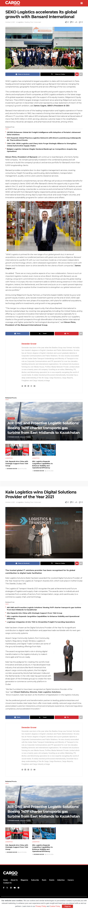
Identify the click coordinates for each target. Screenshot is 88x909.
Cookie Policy (55, 906)
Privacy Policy (41, 906)
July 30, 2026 (23, 468)
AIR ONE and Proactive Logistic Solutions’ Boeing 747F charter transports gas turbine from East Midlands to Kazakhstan (44, 428)
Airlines (11, 418)
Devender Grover (29, 344)
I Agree (67, 906)
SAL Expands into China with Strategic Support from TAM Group (16, 463)
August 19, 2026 (25, 437)
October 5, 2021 (10, 22)
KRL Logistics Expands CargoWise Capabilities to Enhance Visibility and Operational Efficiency (42, 464)
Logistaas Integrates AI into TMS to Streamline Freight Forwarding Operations (41, 622)
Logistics (20, 22)
